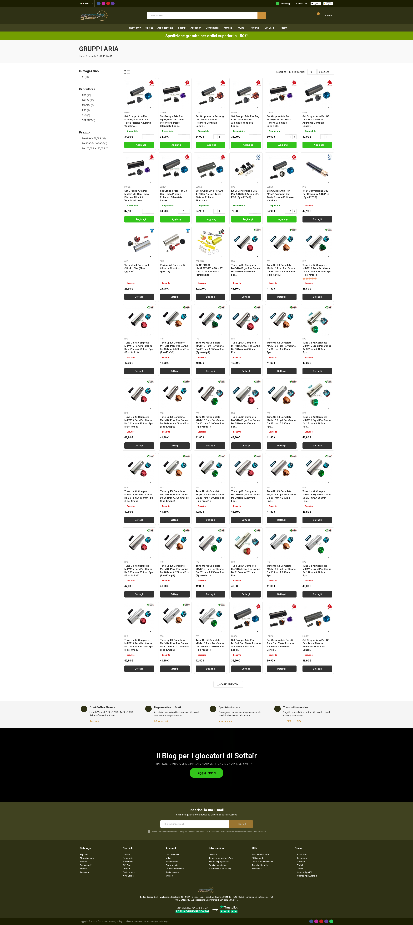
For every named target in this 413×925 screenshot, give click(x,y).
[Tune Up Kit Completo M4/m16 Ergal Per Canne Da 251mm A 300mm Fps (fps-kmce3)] (246, 395)
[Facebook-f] (99, 3)
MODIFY (88, 105)
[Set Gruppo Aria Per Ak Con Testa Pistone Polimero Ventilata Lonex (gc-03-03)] (317, 773)
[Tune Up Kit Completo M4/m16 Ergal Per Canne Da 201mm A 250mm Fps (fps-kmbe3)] (246, 473)
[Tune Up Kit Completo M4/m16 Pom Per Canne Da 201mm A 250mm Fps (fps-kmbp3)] (139, 550)
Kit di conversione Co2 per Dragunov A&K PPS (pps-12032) (315, 194)
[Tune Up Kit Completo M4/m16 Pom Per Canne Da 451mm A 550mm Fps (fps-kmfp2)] (175, 321)
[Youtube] (108, 3)
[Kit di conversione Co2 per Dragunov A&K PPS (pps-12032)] (317, 169)
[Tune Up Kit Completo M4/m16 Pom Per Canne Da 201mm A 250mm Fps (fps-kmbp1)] (210, 550)
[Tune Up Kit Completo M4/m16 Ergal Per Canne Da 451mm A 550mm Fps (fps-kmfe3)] (246, 243)
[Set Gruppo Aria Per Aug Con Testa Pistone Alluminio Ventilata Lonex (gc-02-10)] (246, 94)
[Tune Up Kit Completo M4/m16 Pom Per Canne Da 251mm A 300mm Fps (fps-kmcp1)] (210, 473)
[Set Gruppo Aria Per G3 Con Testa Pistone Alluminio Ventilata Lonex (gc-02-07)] (317, 94)
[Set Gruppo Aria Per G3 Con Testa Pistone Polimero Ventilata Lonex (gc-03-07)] (175, 773)
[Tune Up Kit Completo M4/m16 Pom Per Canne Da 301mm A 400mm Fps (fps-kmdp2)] (175, 395)
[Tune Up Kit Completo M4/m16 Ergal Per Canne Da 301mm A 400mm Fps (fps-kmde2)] (282, 321)
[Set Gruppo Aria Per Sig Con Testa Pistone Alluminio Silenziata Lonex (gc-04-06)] (139, 699)
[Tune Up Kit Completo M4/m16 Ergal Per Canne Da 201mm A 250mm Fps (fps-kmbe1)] (317, 473)
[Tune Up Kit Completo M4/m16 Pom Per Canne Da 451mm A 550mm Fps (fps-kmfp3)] (139, 321)
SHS (86, 115)
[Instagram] (103, 3)
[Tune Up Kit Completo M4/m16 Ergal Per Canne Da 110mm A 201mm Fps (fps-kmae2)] (282, 550)
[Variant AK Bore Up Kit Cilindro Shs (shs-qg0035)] (175, 243)
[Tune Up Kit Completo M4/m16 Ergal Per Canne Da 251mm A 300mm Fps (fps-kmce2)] (282, 395)
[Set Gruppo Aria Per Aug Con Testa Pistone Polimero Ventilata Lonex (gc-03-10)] (210, 94)
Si (85, 77)
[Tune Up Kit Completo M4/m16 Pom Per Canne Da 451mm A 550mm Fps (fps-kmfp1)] (210, 321)
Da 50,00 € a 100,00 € (94, 143)
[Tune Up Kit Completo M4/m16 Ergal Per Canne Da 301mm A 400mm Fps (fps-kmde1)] (317, 321)
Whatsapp (286, 3)
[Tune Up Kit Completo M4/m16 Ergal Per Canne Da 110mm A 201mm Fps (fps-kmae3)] (246, 550)
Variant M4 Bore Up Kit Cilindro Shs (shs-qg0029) (137, 268)
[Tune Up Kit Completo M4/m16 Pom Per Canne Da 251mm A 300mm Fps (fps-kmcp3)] (139, 473)
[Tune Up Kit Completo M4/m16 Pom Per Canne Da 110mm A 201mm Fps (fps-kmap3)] (139, 625)
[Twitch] (113, 3)
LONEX (88, 100)
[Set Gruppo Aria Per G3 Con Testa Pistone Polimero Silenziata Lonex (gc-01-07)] (175, 169)
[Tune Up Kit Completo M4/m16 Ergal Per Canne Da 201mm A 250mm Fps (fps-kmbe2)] (282, 473)
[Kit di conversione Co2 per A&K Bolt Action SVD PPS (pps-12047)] (246, 169)
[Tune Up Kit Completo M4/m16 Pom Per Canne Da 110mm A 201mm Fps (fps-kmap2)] (175, 625)
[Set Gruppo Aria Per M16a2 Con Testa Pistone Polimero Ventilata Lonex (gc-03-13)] (317, 699)
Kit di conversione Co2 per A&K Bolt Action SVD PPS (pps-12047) (245, 194)
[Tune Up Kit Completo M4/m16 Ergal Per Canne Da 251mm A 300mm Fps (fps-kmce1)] (317, 395)
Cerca (261, 15)
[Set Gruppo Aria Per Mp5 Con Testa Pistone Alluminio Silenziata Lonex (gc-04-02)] (246, 699)
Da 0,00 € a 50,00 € (94, 138)
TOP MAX (88, 120)
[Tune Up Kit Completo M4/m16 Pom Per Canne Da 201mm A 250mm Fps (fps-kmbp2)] (175, 550)
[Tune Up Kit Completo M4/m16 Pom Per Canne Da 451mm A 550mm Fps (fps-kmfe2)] (282, 243)
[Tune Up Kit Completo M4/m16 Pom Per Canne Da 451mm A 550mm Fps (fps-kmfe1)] (317, 243)
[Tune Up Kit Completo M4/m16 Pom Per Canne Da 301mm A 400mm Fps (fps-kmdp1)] (210, 395)
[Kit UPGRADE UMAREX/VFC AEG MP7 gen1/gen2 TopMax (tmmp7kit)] (210, 243)
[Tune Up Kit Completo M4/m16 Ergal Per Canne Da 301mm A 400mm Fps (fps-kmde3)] (246, 321)
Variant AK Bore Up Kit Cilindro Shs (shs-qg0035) (173, 268)
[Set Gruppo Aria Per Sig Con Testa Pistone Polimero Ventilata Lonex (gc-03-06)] (210, 773)
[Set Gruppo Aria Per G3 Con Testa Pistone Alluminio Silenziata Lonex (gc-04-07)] (317, 625)
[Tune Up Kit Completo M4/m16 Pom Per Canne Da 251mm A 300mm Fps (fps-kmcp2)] (175, 473)
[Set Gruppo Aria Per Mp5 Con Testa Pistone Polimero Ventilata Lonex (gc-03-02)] (139, 848)
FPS (86, 95)
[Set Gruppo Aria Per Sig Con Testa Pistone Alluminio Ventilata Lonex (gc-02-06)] (282, 848)
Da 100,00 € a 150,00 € (95, 148)
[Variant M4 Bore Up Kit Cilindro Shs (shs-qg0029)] (139, 243)
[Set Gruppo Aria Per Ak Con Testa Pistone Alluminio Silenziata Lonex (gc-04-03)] (210, 699)
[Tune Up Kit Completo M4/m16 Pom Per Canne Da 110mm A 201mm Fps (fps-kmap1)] (210, 625)
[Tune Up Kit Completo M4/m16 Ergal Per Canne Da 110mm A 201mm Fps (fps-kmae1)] (317, 550)
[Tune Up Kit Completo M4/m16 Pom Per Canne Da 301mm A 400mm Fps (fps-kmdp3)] (139, 395)
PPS (86, 110)
